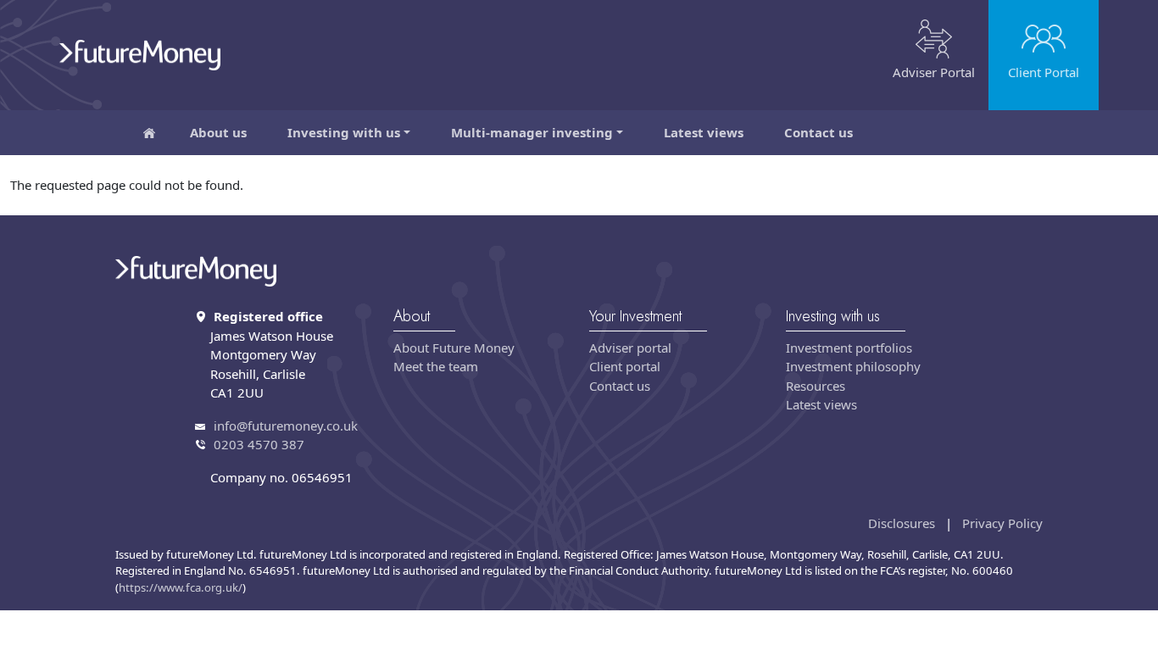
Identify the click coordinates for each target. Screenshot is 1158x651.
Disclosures (901, 523)
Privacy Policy (1002, 523)
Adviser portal (630, 347)
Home (149, 133)
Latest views (703, 132)
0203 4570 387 (259, 444)
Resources (815, 385)
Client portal (624, 366)
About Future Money (454, 347)
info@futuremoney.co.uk (286, 425)
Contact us (818, 132)
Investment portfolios (849, 347)
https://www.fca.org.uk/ (180, 587)
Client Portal (1043, 72)
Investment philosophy (853, 366)
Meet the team (435, 366)
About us (218, 132)
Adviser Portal (934, 72)
